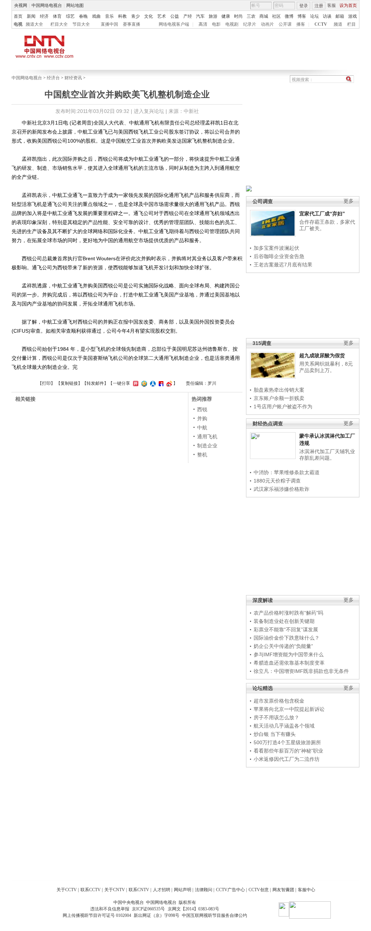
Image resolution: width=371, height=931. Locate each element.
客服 (331, 5)
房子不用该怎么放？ (276, 717)
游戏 (352, 16)
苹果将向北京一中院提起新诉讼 (289, 709)
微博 (289, 16)
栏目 (351, 24)
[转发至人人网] (152, 383)
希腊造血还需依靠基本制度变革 (289, 663)
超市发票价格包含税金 (279, 701)
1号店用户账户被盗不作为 (283, 406)
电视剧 (231, 24)
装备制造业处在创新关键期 (284, 621)
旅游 (213, 16)
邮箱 (339, 16)
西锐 (202, 409)
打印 (46, 383)
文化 (148, 16)
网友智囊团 (283, 889)
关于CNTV (114, 889)
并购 (202, 418)
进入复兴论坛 (149, 111)
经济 (44, 16)
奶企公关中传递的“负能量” (283, 646)
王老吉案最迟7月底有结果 (283, 264)
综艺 (70, 16)
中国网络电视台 (47, 5)
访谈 (327, 16)
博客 (301, 16)
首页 (18, 16)
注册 (318, 5)
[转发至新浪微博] (168, 383)
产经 (187, 16)
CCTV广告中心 (230, 889)
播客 (300, 24)
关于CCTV (67, 889)
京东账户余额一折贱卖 (279, 398)
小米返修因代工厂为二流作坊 (287, 759)
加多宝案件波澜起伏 (276, 248)
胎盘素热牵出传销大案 (279, 390)
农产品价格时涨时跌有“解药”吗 (288, 613)
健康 (225, 16)
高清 (203, 24)
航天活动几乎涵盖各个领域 (284, 726)
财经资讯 (73, 77)
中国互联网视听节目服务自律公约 (214, 915)
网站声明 (182, 889)
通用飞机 (207, 436)
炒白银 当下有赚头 (275, 734)
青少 (135, 16)
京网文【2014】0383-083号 (193, 908)
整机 (202, 455)
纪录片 (249, 24)
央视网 (20, 5)
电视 (18, 24)
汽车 (200, 16)
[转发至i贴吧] (160, 383)
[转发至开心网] (134, 383)
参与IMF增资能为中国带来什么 (289, 654)
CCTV (320, 24)
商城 (263, 16)
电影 (216, 24)
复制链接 (69, 383)
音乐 (109, 16)
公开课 (285, 24)
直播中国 (109, 24)
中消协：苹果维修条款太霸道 (287, 472)
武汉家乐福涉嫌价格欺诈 (281, 489)
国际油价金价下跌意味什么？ (287, 638)
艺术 (161, 16)
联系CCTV (90, 889)
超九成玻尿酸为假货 (322, 355)
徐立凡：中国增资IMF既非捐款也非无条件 (301, 671)
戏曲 (96, 16)
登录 (303, 5)
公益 (174, 16)
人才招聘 (161, 889)
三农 (251, 16)
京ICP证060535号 (148, 908)
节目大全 (81, 24)
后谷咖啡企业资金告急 (279, 256)
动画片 (267, 24)
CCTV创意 (259, 889)
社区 (276, 16)
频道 (338, 24)
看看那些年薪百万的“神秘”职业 (288, 751)
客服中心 (306, 889)
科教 (122, 16)
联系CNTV (139, 889)
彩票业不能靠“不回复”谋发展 (286, 629)
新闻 (31, 16)
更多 (348, 201)
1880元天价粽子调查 (277, 481)
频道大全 (34, 24)
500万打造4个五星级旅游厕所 (287, 742)
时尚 (238, 16)
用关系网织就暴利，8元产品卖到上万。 (326, 367)
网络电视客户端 (174, 24)
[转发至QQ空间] (143, 383)
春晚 (83, 16)
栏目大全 (59, 24)
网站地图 (75, 5)
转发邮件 (95, 383)
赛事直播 (131, 24)
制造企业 (207, 445)
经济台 (53, 77)
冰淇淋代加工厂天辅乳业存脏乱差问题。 (327, 454)
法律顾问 (203, 889)
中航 (202, 427)
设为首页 (348, 5)
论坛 (314, 16)
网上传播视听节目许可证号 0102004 (97, 915)
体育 (57, 16)
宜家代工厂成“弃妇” (322, 213)
